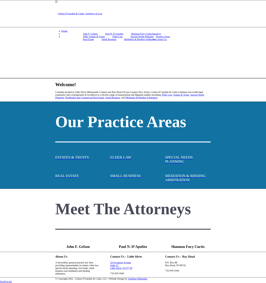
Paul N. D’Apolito (114, 34)
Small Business (109, 39)
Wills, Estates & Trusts (94, 36)
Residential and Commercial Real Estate (84, 97)
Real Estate (88, 39)
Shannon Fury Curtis (141, 34)
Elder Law (118, 36)
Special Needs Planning (142, 36)
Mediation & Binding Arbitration (140, 39)
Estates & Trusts (181, 95)
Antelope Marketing (137, 278)
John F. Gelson (90, 34)
